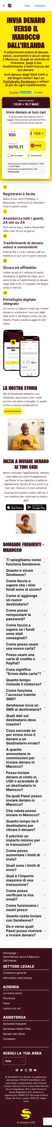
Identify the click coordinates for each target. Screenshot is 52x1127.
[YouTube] (35, 1070)
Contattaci (9, 1038)
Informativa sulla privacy (17, 977)
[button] (26, 562)
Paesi (27, 5)
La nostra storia (12, 411)
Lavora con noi (12, 1008)
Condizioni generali (14, 972)
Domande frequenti (14, 1023)
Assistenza (40, 5)
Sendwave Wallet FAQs (17, 1028)
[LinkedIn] (30, 1070)
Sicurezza (9, 998)
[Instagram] (26, 1070)
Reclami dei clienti (14, 1033)
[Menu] (4, 6)
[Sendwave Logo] (10, 6)
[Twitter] (21, 1070)
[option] (22, 1051)
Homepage (9, 953)
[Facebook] (17, 1070)
